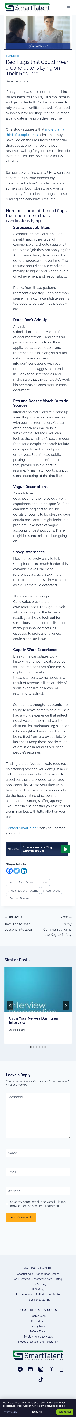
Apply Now (38, 1326)
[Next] (66, 1005)
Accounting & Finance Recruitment (38, 1273)
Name (13, 1153)
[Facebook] (9, 871)
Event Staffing (38, 1284)
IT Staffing (38, 1289)
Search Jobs (38, 1315)
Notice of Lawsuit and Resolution (38, 1341)
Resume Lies (51, 890)
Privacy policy (10, 1412)
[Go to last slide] (10, 1005)
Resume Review (18, 898)
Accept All (65, 1411)
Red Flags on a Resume (23, 890)
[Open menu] (68, 7)
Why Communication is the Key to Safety (57, 926)
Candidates (38, 1321)
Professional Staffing (38, 1299)
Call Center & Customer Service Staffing (38, 1279)
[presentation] (38, 989)
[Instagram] (41, 1369)
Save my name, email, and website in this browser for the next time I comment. (38, 1203)
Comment (16, 1097)
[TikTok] (41, 1379)
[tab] (31, 1047)
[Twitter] (16, 871)
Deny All (37, 1411)
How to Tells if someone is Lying (28, 882)
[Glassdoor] (61, 1369)
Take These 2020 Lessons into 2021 (18, 923)
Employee (13, 56)
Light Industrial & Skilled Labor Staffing (38, 1294)
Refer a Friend (38, 1331)
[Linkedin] (24, 871)
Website (14, 1191)
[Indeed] (51, 1369)
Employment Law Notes (38, 1336)
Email (13, 1172)
